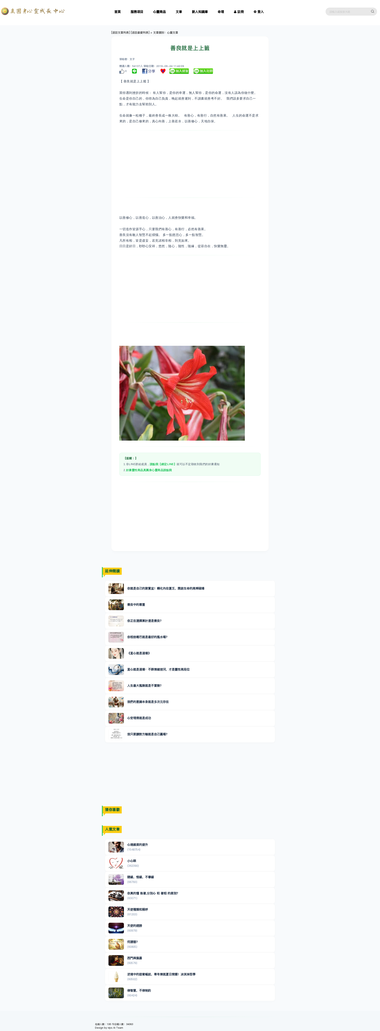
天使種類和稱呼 (137, 909)
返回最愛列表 (140, 33)
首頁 (117, 11)
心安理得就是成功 (139, 718)
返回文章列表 (120, 33)
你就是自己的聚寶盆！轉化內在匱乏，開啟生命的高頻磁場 (165, 588)
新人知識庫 (200, 11)
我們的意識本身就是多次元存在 (148, 702)
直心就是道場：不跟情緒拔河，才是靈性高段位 (158, 669)
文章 (179, 11)
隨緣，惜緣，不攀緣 (140, 877)
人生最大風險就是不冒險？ (145, 685)
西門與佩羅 (134, 958)
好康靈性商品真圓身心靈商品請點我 (149, 470)
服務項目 (137, 11)
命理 (221, 11)
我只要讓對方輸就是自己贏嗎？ (148, 734)
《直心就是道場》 (139, 653)
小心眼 (131, 861)
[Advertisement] (190, 164)
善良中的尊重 (136, 604)
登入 (260, 11)
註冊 (241, 11)
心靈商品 (159, 11)
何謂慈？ (133, 942)
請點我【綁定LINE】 (163, 464)
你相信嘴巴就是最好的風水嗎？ (148, 637)
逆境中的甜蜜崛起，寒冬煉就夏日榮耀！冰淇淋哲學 (161, 974)
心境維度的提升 (137, 845)
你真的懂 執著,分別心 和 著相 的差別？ (153, 893)
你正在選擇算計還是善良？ (145, 621)
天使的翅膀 (134, 926)
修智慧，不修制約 (139, 990)
